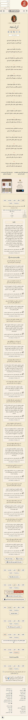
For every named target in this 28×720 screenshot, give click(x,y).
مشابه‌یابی (22, 698)
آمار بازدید (9, 707)
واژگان (19, 200)
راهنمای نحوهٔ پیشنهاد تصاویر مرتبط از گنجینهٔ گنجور (15, 599)
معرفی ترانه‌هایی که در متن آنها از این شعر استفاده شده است (14, 640)
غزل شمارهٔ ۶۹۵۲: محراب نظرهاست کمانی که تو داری (21, 173)
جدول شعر (22, 692)
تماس (10, 711)
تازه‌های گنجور (21, 700)
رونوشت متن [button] (20, 558)
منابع (10, 709)
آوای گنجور (9, 698)
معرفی (23, 706)
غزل (12, 213)
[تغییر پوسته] (2, 717)
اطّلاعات (23, 200)
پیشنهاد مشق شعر (14, 613)
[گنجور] (24, 3)
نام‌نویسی (9, 677)
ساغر (10, 692)
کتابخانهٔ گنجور (8, 693)
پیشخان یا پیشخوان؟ (7, 701)
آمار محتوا (22, 713)
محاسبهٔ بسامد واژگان (15, 577)
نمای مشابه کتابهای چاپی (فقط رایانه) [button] (14, 562)
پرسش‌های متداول (21, 708)
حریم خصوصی (8, 712)
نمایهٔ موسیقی (21, 695)
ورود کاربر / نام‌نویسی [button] (15, 11)
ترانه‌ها (5, 200)
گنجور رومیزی (8, 690)
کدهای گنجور (8, 688)
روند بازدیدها (16, 203)
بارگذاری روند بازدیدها (14, 657)
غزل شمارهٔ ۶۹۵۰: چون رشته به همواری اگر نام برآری (7, 173)
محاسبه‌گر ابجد (8, 697)
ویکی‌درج (12, 215)
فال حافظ (22, 693)
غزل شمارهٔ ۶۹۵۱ (14, 27)
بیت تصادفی (22, 690)
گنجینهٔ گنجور (8, 695)
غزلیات (10, 23)
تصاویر (14, 200)
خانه (23, 688)
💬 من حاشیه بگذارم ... (10, 672)
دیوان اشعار (14, 23)
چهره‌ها (22, 709)
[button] (26, 11)
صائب (19, 23)
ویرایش (11, 253)
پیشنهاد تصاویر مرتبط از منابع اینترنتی (15, 596)
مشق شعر (9, 200)
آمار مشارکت (9, 706)
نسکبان (9, 703)
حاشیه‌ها (11, 203)
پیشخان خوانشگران (7, 700)
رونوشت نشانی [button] (9, 558)
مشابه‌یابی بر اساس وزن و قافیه (14, 627)
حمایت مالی (22, 711)
